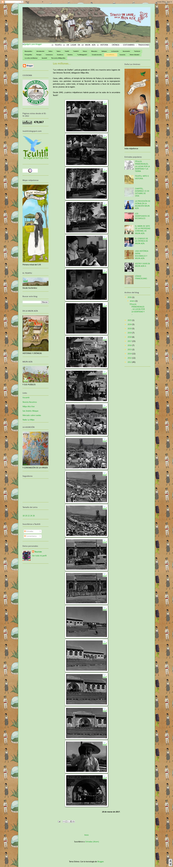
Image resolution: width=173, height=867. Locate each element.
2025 (130, 320)
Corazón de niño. (97, 54)
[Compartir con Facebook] (71, 821)
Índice (50, 51)
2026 (130, 297)
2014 (130, 354)
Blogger (100, 862)
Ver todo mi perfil (39, 556)
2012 (130, 362)
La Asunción (115, 51)
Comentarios (31, 536)
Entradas (29, 531)
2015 (130, 350)
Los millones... (110, 54)
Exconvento (126, 51)
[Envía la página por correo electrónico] (59, 821)
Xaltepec (104, 51)
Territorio (137, 51)
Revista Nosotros (30, 402)
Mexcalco (94, 51)
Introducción (40, 51)
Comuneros (49, 54)
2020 (130, 329)
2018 (130, 337)
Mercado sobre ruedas (32, 415)
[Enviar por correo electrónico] (64, 821)
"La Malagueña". (82, 54)
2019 (130, 333)
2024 (130, 325)
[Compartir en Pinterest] (73, 821)
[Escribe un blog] (66, 821)
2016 (130, 345)
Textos (59, 51)
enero (132, 301)
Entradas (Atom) (92, 842)
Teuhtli (67, 51)
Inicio (86, 835)
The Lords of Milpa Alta (58, 58)
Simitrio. (70, 54)
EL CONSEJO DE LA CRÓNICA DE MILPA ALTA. (141, 241)
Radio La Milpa (28, 420)
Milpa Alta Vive (29, 407)
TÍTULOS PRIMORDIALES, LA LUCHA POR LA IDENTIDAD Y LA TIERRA (142, 166)
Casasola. (123, 54)
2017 (130, 341)
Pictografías (28, 54)
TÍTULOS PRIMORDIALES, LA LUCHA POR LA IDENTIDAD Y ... (137, 309)
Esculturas (60, 54)
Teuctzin (38, 552)
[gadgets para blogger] (32, 44)
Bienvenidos (28, 51)
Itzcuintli (44, 58)
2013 (130, 358)
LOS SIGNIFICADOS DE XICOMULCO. (142, 216)
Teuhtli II (76, 51)
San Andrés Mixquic (31, 411)
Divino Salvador (134, 54)
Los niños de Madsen (31, 58)
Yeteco (85, 51)
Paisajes (38, 54)
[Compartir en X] (69, 821)
